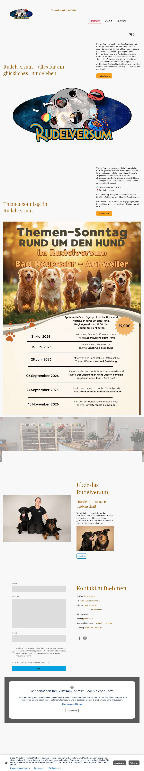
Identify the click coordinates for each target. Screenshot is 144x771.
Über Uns (82, 556)
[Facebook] (79, 638)
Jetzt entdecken (104, 76)
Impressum (39, 768)
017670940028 (89, 596)
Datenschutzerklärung (72, 704)
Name (15, 583)
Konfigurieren (55, 768)
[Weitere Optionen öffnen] (132, 21)
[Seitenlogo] (21, 15)
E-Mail (14, 633)
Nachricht (16, 596)
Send (39, 668)
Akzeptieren (72, 710)
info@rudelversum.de (91, 600)
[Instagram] (85, 638)
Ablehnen (134, 763)
